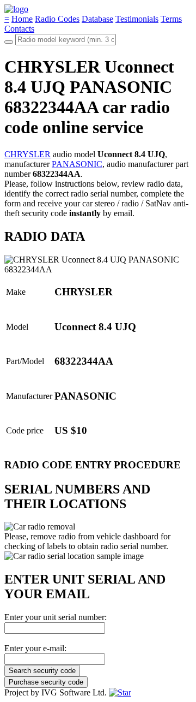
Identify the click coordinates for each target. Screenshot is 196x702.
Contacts (19, 28)
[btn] (8, 42)
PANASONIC (77, 164)
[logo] (16, 9)
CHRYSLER (27, 154)
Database (97, 18)
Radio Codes (57, 18)
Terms (171, 18)
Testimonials (136, 18)
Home (22, 18)
